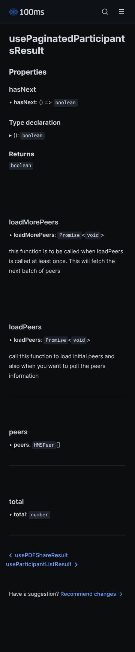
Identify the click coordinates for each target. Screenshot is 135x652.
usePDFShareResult (41, 555)
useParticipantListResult (39, 564)
